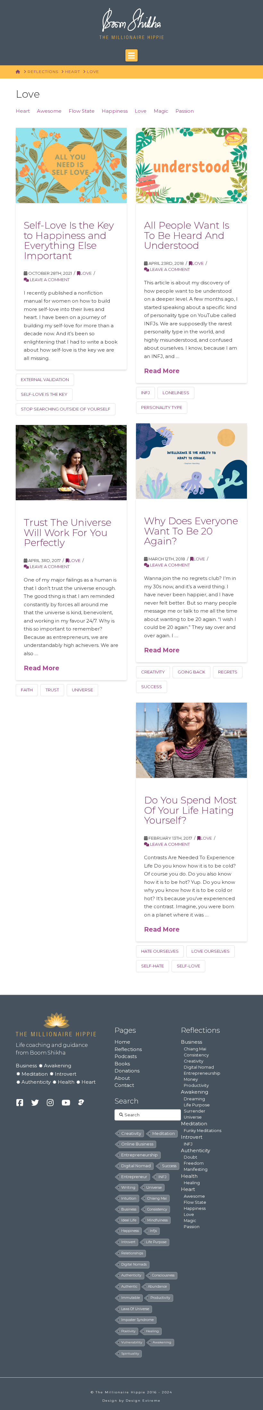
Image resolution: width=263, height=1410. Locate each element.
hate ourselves (160, 951)
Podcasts (126, 1056)
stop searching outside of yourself (65, 409)
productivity (160, 1298)
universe (82, 689)
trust (52, 689)
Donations (127, 1071)
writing (128, 1187)
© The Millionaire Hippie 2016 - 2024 (131, 1392)
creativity (153, 671)
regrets (227, 671)
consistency (157, 1209)
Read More (162, 371)
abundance (157, 1286)
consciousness (163, 1275)
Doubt (190, 1157)
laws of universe (135, 1309)
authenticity (131, 1275)
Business (26, 1066)
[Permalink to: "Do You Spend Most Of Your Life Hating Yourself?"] (191, 740)
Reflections (128, 1049)
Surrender (194, 1111)
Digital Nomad (199, 1067)
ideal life (128, 1220)
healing (152, 1331)
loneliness (176, 392)
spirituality (130, 1353)
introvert (128, 1242)
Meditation (34, 1074)
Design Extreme (143, 1400)
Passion (184, 111)
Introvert (65, 1074)
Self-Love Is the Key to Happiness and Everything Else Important (69, 240)
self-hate (152, 965)
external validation (45, 379)
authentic (129, 1286)
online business (137, 1144)
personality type (161, 407)
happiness (130, 1231)
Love (141, 111)
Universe (193, 1117)
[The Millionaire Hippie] (56, 1023)
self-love (188, 965)
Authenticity (36, 1082)
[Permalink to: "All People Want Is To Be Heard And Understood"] (191, 165)
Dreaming (194, 1098)
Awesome (49, 111)
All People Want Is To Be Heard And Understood (186, 235)
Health (66, 1082)
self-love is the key (44, 394)
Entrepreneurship (202, 1073)
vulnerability (131, 1342)
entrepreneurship (139, 1155)
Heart (23, 111)
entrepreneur (134, 1176)
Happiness (115, 111)
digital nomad (136, 1165)
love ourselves (210, 951)
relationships (132, 1253)
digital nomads (134, 1264)
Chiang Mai (195, 1049)
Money (191, 1079)
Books (122, 1064)
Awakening (57, 1066)
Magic (161, 111)
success (151, 686)
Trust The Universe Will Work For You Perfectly (67, 533)
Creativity (193, 1061)
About (122, 1078)
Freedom (194, 1163)
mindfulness (157, 1220)
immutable (130, 1298)
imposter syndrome (137, 1320)
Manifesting (196, 1169)
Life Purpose (197, 1105)
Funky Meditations (202, 1130)
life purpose (156, 1242)
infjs (153, 1231)
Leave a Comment (49, 279)
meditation (163, 1133)
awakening (162, 1342)
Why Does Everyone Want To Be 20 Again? (191, 531)
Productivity (196, 1085)
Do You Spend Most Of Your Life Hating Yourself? (190, 810)
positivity (128, 1331)
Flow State (82, 111)
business (128, 1209)
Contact (124, 1085)
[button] (131, 55)
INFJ (145, 392)
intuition (128, 1198)
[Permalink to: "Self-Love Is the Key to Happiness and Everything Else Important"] (71, 165)
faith (27, 689)
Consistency (196, 1055)
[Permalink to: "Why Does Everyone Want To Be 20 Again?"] (191, 461)
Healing (192, 1182)
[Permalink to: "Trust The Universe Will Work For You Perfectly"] (71, 462)
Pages (125, 1030)
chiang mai (157, 1198)
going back (191, 671)
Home (122, 1042)
